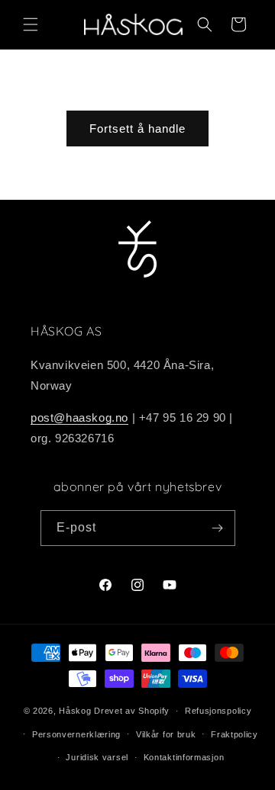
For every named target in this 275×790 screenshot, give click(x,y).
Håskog (75, 710)
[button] (30, 24)
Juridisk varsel (97, 757)
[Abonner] (218, 528)
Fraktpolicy (234, 734)
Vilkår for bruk (166, 734)
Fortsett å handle (137, 128)
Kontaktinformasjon (184, 757)
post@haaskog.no (79, 417)
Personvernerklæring (76, 734)
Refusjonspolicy (218, 710)
